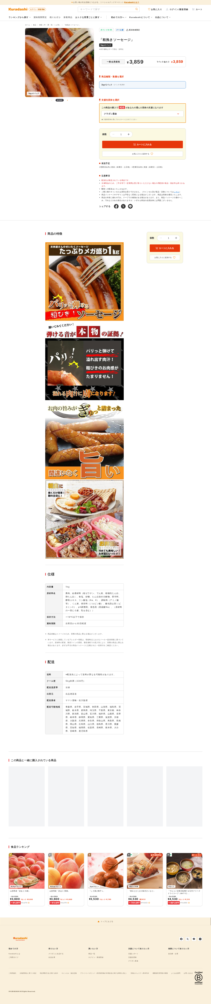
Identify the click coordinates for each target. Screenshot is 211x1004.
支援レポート (133, 954)
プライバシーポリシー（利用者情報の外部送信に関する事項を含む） (103, 973)
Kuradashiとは (14, 954)
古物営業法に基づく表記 (28, 973)
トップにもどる (107, 921)
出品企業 (52, 957)
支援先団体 (132, 957)
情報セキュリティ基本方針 (140, 973)
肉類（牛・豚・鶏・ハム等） (50, 25)
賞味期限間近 (40, 17)
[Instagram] (200, 939)
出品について (161, 17)
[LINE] (194, 939)
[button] (29, 903)
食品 (34, 25)
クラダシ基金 (133, 961)
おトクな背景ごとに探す (87, 17)
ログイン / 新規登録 (37, 9)
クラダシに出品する (56, 954)
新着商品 (68, 17)
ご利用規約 (12, 973)
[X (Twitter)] (187, 939)
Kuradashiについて (139, 17)
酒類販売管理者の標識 (160, 973)
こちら (176, 192)
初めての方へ (117, 17)
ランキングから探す (19, 17)
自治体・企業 (173, 954)
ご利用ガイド (14, 957)
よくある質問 (175, 973)
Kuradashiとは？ (131, 2)
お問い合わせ (188, 973)
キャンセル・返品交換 (69, 973)
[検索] (136, 9)
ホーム (27, 25)
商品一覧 (91, 954)
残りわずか (55, 17)
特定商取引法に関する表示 (49, 973)
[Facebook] (181, 939)
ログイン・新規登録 (95, 957)
